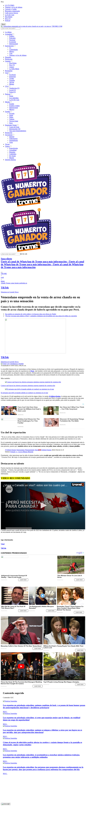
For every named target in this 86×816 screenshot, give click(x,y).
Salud (11, 115)
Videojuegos (13, 138)
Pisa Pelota (8, 17)
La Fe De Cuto (14, 100)
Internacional (13, 44)
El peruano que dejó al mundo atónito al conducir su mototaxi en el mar (24, 393)
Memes (11, 84)
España (11, 104)
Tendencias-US (14, 88)
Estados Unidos (14, 106)
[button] (23, 254)
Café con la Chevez (11, 13)
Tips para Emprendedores (17, 131)
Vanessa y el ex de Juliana (13, 7)
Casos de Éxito (14, 127)
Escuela (11, 113)
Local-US (12, 90)
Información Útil (14, 129)
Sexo (11, 123)
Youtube (12, 80)
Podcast (7, 20)
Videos (7, 146)
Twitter (11, 78)
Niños (11, 117)
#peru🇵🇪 (38, 450)
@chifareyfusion (10, 450)
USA (6, 86)
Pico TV (8, 19)
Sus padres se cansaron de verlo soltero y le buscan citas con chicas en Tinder (30, 314)
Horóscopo (8, 59)
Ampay (11, 67)
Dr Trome (12, 156)
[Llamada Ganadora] (26, 207)
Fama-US (12, 92)
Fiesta (11, 96)
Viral (6, 73)
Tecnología (8, 135)
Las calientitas (14, 98)
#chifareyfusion (46, 450)
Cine (10, 53)
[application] (43, 505)
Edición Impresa (10, 160)
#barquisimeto (29, 450)
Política (11, 36)
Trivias (7, 144)
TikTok (11, 82)
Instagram (12, 76)
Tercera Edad (13, 121)
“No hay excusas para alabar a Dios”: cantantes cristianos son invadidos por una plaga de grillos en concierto (41, 316)
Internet (11, 137)
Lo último (8, 32)
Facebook (12, 75)
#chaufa (13, 452)
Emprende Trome (11, 125)
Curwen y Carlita (10, 9)
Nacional (12, 40)
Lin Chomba (19, 364)
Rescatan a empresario (12, 11)
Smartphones (13, 140)
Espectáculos (9, 46)
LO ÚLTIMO (9, 5)
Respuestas (8, 71)
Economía (12, 42)
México (11, 109)
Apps (11, 142)
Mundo (7, 102)
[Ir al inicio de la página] (5, 799)
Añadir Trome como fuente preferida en (14, 283)
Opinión (7, 61)
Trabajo (11, 119)
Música (11, 51)
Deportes (8, 57)
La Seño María (14, 69)
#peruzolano (20, 450)
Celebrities (12, 154)
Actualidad (8, 34)
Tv (10, 48)
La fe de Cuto (9, 15)
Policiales (12, 38)
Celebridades (13, 49)
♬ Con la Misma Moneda (24, 452)
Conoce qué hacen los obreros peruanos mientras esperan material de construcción (28, 385)
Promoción (8, 133)
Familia (7, 111)
